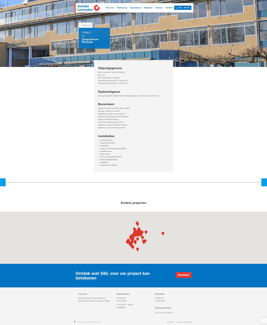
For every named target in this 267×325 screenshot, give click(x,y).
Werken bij (122, 8)
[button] (163, 234)
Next (264, 182)
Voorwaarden (170, 322)
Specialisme (135, 8)
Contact (169, 8)
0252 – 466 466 (184, 8)
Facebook (91, 301)
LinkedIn (107, 301)
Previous (3, 182)
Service (159, 8)
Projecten (148, 8)
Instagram (98, 301)
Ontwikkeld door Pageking (184, 322)
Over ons (110, 8)
